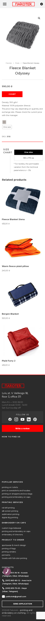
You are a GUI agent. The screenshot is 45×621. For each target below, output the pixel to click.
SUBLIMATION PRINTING (10, 514)
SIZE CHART (7, 151)
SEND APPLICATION (22, 604)
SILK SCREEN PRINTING (10, 511)
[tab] (7, 151)
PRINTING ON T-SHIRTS (10, 487)
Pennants (6, 555)
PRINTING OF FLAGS (9, 548)
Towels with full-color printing (14, 558)
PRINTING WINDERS (9, 552)
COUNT (12, 94)
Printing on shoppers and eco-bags (17, 494)
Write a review (22, 428)
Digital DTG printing (10, 517)
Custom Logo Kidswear (11, 528)
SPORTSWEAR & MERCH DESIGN (14, 545)
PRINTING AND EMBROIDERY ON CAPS (16, 497)
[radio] (4, 122)
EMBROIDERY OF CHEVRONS (12, 534)
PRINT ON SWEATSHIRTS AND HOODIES (16, 490)
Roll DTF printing (8, 508)
